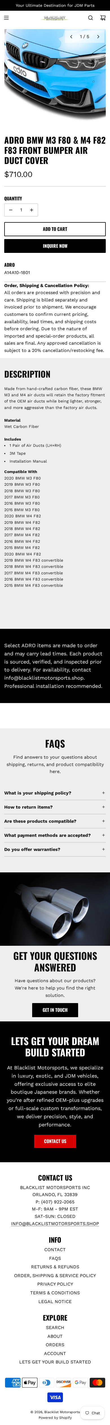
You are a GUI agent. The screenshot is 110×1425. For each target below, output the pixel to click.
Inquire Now (55, 245)
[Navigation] (6, 18)
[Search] (90, 18)
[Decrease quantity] (11, 210)
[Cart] (103, 18)
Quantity (13, 198)
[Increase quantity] (31, 210)
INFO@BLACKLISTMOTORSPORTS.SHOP (55, 1223)
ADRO (9, 264)
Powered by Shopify (55, 1418)
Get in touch (55, 1009)
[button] (71, 36)
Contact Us (55, 1141)
